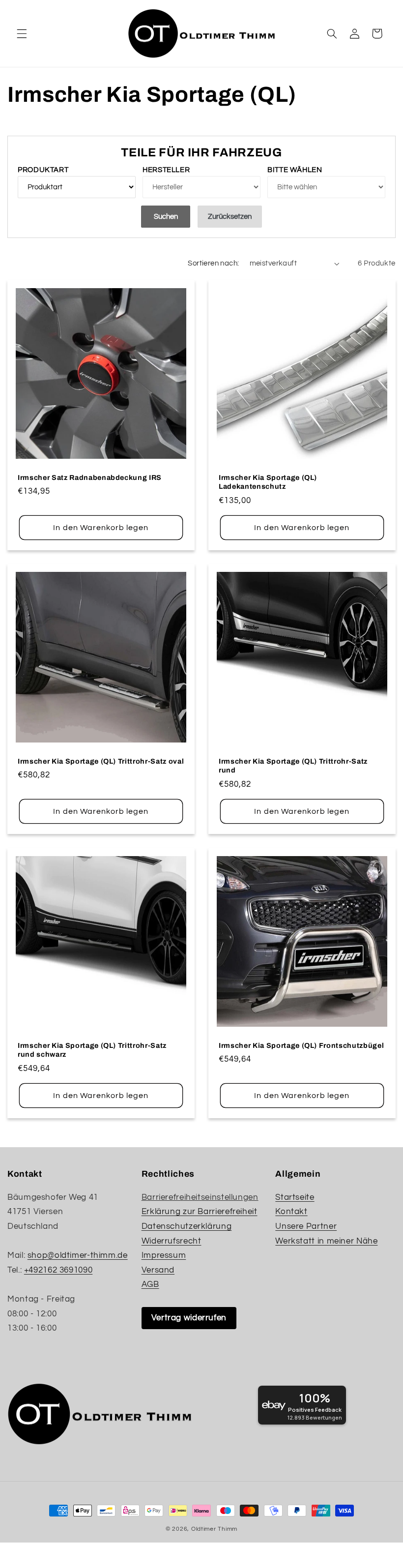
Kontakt (291, 1211)
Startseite (294, 1197)
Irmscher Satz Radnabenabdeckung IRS (90, 477)
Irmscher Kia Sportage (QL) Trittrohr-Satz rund (293, 765)
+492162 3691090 (58, 1270)
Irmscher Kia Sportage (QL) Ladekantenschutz (268, 481)
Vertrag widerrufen (189, 1317)
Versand (158, 1270)
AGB (150, 1284)
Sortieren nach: (213, 263)
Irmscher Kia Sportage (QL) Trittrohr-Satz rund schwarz (92, 1049)
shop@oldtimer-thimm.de (78, 1255)
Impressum (164, 1255)
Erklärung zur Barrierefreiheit (200, 1211)
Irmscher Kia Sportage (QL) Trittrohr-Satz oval (101, 761)
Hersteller (166, 170)
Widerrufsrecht (172, 1241)
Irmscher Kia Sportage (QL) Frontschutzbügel (301, 1045)
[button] (21, 33)
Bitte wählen (294, 170)
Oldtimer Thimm (214, 1529)
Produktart (43, 170)
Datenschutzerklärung (187, 1226)
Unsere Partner (306, 1226)
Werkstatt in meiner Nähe (326, 1241)
